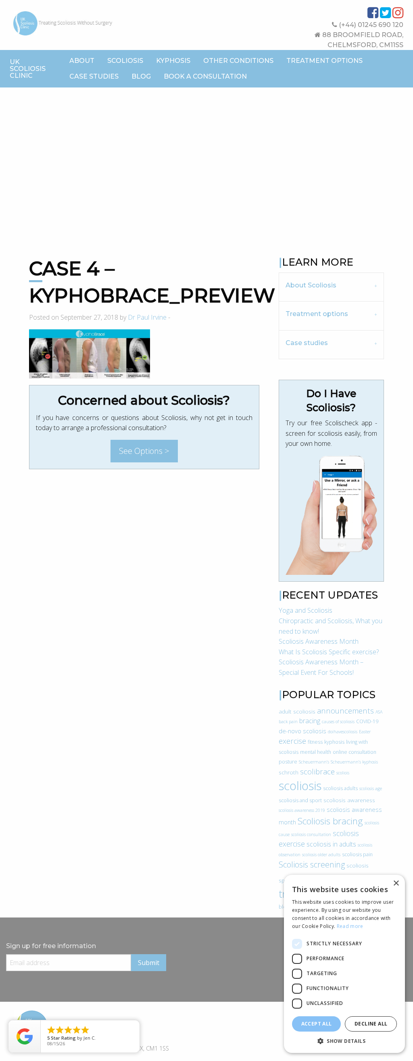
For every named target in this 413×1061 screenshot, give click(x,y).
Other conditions (238, 60)
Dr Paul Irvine (147, 317)
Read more (350, 926)
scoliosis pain (357, 854)
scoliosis (300, 786)
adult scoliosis (297, 711)
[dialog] (344, 964)
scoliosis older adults (321, 854)
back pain (288, 721)
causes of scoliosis (338, 721)
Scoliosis (125, 60)
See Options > (144, 450)
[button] (344, 1041)
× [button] (396, 883)
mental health (315, 752)
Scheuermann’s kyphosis (354, 762)
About (81, 60)
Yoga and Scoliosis (305, 610)
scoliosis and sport (300, 800)
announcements (345, 710)
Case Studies (94, 76)
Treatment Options (324, 60)
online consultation (354, 752)
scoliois (342, 773)
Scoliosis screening (312, 864)
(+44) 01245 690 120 (370, 25)
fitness (315, 742)
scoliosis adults (340, 788)
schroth (288, 772)
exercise (292, 741)
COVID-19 (367, 721)
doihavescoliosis (342, 731)
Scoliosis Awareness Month (319, 641)
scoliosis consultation (311, 834)
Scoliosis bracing (330, 821)
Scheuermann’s (314, 762)
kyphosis (334, 742)
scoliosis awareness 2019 (302, 810)
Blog (141, 76)
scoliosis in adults (331, 844)
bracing (309, 720)
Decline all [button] (371, 1023)
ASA (378, 712)
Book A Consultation (205, 76)
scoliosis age (370, 788)
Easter (365, 731)
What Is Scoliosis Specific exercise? (329, 651)
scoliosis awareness (349, 800)
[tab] (331, 287)
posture (288, 761)
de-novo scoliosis (302, 731)
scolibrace (317, 771)
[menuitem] (82, 61)
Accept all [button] (316, 1023)
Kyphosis (173, 60)
